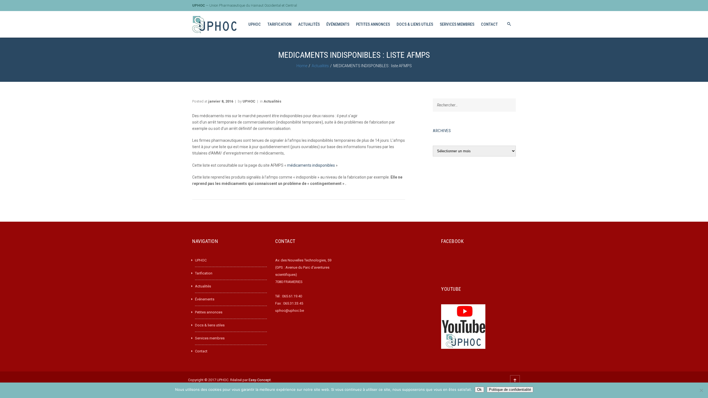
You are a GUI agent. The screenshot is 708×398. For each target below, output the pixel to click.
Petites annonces (208, 312)
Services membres (210, 338)
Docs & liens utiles (210, 325)
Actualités (320, 66)
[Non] (701, 390)
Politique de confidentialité (510, 389)
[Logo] (214, 24)
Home (301, 66)
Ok (479, 389)
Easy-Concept (260, 380)
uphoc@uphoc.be (289, 310)
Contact (201, 351)
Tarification (203, 273)
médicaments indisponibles (311, 165)
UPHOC (249, 101)
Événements (204, 299)
